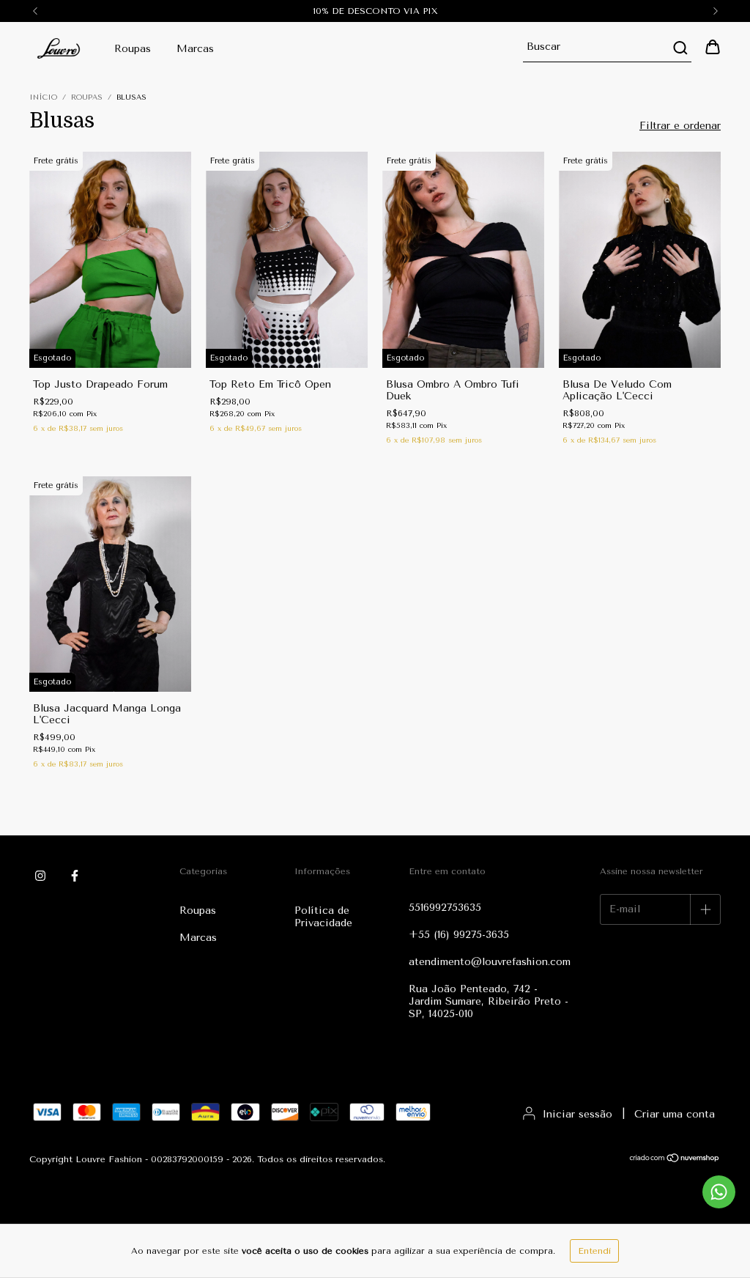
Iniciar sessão (577, 1114)
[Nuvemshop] (675, 1160)
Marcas (195, 49)
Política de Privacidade (323, 916)
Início (43, 97)
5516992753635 (445, 907)
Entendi (594, 1251)
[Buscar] (679, 47)
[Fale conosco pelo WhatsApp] (718, 1191)
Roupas (132, 49)
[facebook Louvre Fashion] (75, 876)
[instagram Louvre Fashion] (40, 876)
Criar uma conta (674, 1114)
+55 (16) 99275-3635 (459, 934)
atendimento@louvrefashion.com (490, 962)
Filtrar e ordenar (680, 125)
